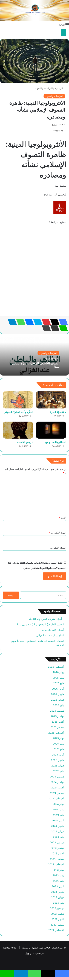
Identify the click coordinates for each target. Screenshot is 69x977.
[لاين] (62, 328)
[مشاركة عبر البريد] (53, 328)
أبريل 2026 (58, 688)
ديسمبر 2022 (57, 908)
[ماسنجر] (28, 322)
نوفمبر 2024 (57, 782)
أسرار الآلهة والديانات (53, 630)
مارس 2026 (57, 694)
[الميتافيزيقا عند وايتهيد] (51, 430)
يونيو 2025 (58, 743)
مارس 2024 (57, 826)
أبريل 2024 (58, 820)
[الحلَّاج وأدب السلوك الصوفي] (18, 399)
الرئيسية (59, 88)
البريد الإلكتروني (57, 532)
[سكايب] (36, 322)
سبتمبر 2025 (57, 727)
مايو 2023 (58, 880)
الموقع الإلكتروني (58, 547)
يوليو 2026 (58, 672)
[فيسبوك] (62, 322)
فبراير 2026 (57, 699)
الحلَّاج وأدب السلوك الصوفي (18, 412)
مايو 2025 (58, 749)
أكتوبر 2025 (57, 721)
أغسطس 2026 (56, 666)
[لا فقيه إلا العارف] (51, 399)
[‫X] (53, 322)
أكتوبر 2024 (57, 787)
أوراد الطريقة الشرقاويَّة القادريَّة (46, 619)
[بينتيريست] (45, 322)
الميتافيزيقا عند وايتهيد (55, 442)
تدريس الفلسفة (25, 442)
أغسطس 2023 (56, 864)
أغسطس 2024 (56, 798)
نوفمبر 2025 (57, 716)
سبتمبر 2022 (57, 924)
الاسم (62, 517)
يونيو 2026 (58, 677)
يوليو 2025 (58, 738)
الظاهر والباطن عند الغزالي (50, 635)
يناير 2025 (58, 771)
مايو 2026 (58, 683)
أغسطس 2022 (56, 930)
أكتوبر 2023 (57, 853)
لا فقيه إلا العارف (57, 412)
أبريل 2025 (58, 754)
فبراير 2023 (57, 897)
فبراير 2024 (57, 831)
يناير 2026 (58, 705)
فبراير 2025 (57, 765)
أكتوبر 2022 (57, 919)
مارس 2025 (57, 760)
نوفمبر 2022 (57, 913)
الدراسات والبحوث (44, 88)
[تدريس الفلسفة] (18, 430)
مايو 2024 (58, 815)
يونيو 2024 (58, 809)
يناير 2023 (58, 902)
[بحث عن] (2, 24)
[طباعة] (45, 328)
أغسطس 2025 (56, 732)
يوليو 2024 (58, 804)
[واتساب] (19, 322)
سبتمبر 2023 (57, 858)
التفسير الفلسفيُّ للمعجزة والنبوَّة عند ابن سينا (35, 365)
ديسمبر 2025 (57, 710)
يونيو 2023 (58, 875)
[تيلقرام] (11, 322)
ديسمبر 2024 (57, 776)
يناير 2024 (58, 837)
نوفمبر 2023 (57, 848)
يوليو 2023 (58, 869)
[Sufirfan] (34, 10)
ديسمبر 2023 (57, 842)
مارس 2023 (57, 891)
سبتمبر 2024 (57, 793)
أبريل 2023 (58, 886)
